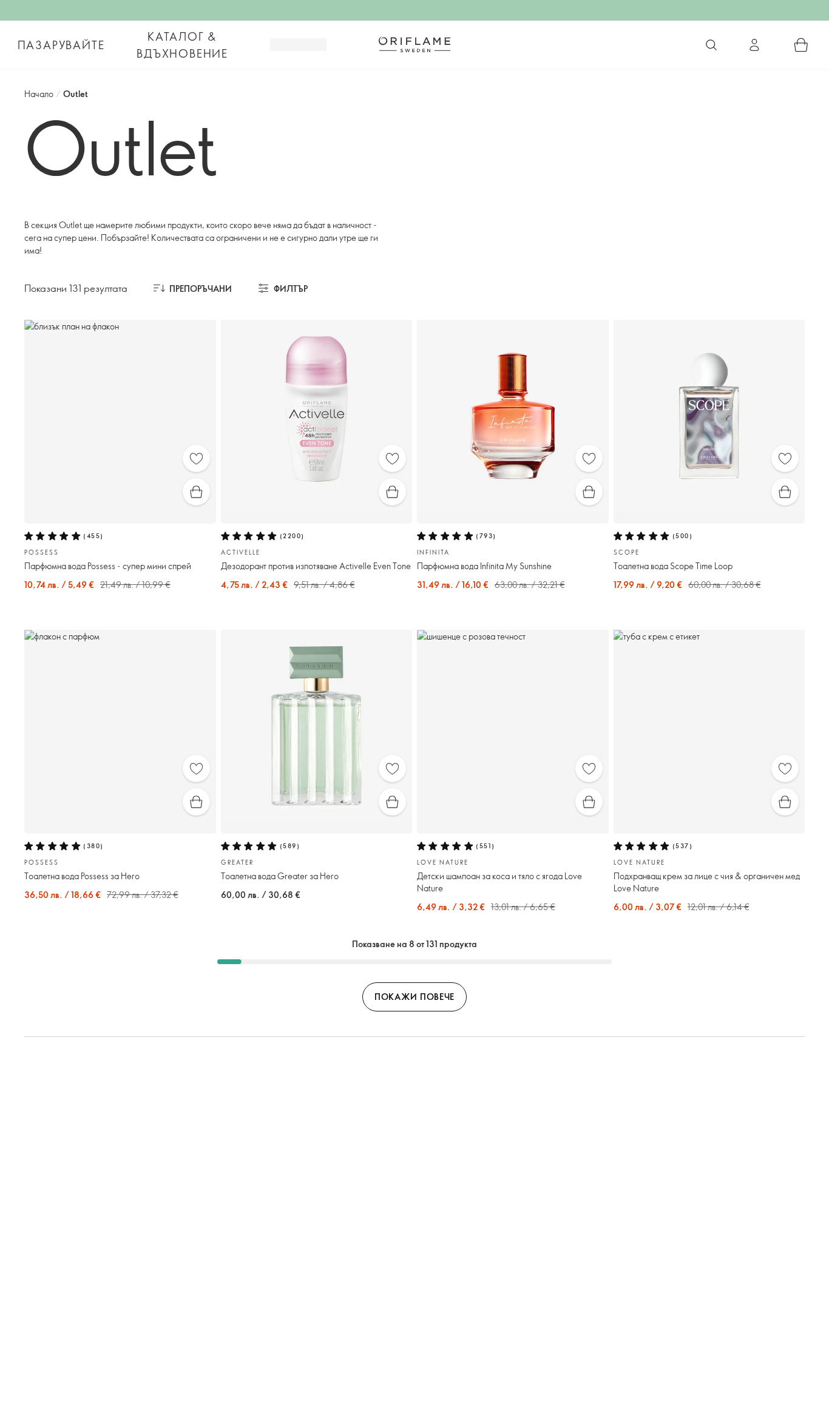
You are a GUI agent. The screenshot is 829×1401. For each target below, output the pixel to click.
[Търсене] (711, 45)
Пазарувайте (61, 45)
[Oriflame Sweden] (414, 44)
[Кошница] (801, 45)
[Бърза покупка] (196, 491)
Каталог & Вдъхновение (182, 45)
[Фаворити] (196, 458)
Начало (38, 94)
